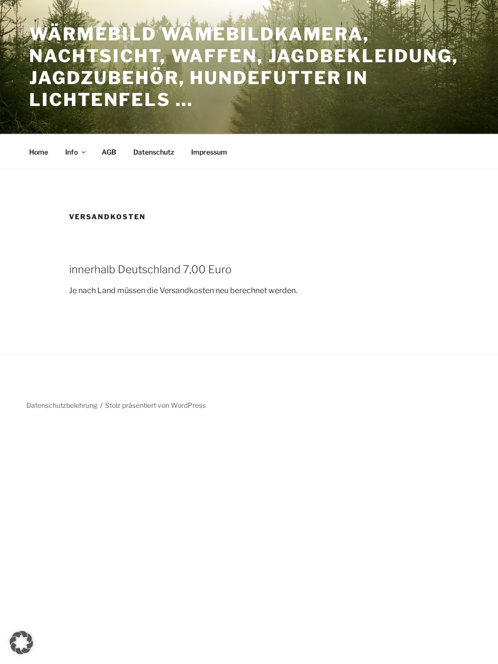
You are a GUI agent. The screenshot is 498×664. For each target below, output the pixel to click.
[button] (21, 642)
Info (71, 152)
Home (38, 152)
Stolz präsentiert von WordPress (155, 405)
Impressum (209, 152)
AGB (109, 152)
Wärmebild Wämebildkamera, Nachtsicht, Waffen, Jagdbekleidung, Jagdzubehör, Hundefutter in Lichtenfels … (244, 66)
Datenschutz (153, 152)
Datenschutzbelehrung (61, 405)
